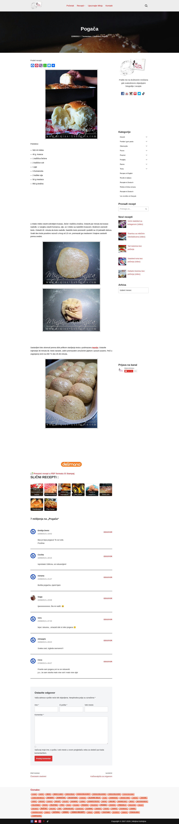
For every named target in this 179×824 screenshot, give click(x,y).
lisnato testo (93, 801)
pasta (45, 805)
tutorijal (123, 808)
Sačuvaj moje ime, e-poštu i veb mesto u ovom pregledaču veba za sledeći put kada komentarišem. (69, 751)
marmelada (122, 801)
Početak (70, 6)
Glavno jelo (94, 797)
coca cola (70, 794)
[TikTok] (47, 821)
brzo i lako (58, 794)
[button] (84, 5)
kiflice (41, 801)
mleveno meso (142, 801)
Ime (37, 705)
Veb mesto (89, 705)
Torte (114, 808)
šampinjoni (36, 816)
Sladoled (80, 808)
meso (132, 801)
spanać (98, 808)
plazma (76, 805)
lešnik (82, 801)
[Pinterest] (43, 821)
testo (106, 808)
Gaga (40, 597)
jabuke (135, 797)
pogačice (94, 805)
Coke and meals (38, 797)
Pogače (105, 36)
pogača (85, 805)
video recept (78, 812)
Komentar (39, 715)
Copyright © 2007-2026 (121, 821)
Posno (103, 805)
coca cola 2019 (114, 794)
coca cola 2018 (99, 794)
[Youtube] (35, 821)
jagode (143, 797)
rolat (141, 805)
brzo (48, 794)
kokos (50, 801)
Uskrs (133, 808)
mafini (104, 801)
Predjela (122, 805)
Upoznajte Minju (95, 6)
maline (112, 801)
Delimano (97, 36)
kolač (57, 801)
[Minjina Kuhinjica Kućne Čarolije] (36, 6)
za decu (116, 812)
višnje (90, 812)
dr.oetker (72, 797)
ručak (44, 808)
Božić (41, 794)
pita (62, 805)
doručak (61, 797)
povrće (112, 805)
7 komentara (86, 36)
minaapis (42, 639)
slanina (89, 808)
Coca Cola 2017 (83, 794)
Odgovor (108, 532)
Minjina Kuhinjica (139, 821)
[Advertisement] (71, 207)
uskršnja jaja (37, 812)
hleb (104, 797)
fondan (82, 797)
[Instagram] (39, 821)
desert (50, 797)
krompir (74, 801)
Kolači (65, 801)
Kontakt (109, 6)
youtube (106, 812)
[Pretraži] (146, 5)
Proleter (132, 805)
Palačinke (36, 805)
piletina (54, 805)
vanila (47, 812)
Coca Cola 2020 (128, 794)
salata (52, 808)
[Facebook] (31, 821)
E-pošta (63, 705)
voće (97, 812)
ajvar (34, 794)
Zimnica (124, 812)
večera (56, 812)
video (65, 812)
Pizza (68, 805)
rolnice (35, 808)
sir (59, 808)
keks (34, 801)
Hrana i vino (125, 797)
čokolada (134, 812)
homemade (113, 797)
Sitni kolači (68, 808)
